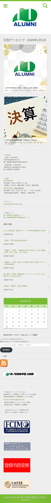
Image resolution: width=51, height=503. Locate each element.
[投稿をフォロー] (4, 366)
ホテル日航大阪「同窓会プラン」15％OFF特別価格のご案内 (24, 230)
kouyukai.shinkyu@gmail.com (14, 399)
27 (7, 326)
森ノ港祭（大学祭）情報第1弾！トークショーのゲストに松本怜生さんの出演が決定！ (24, 275)
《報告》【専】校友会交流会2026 (15, 240)
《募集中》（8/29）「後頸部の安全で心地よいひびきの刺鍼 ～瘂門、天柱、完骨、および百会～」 (25, 251)
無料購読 (6, 350)
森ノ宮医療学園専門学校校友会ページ (17, 217)
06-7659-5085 (8, 181)
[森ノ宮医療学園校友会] (25, 18)
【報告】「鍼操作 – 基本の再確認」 (16, 286)
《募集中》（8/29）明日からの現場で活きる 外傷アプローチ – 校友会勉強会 (25, 263)
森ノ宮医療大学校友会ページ (14, 215)
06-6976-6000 (8, 188)
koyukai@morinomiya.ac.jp (13, 204)
